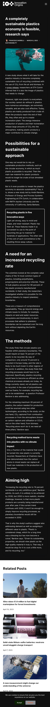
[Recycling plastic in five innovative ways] (25, 227)
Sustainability (11, 43)
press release (13, 87)
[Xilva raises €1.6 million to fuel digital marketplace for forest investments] (25, 585)
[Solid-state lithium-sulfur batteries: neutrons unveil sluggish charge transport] (25, 626)
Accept (19, 703)
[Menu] (46, 4)
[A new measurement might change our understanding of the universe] (25, 667)
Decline (30, 703)
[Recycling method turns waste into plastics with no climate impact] (25, 452)
